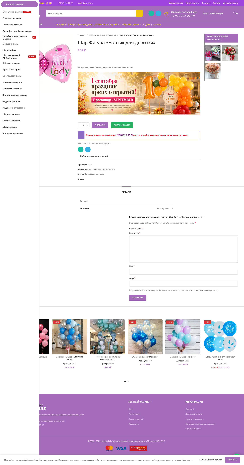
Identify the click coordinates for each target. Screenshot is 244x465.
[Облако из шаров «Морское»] (145, 336)
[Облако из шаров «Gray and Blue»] (69, 336)
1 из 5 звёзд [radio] (147, 228)
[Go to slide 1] (125, 381)
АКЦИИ (59, 24)
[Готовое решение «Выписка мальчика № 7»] (107, 336)
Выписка (157, 24)
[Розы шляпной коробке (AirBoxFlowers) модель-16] (212, 70)
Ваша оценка (136, 228)
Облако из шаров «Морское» (145, 356)
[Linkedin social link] (89, 179)
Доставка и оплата (230, 3)
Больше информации (210, 460)
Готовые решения (96, 35)
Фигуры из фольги (106, 169)
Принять (232, 460)
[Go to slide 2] (127, 381)
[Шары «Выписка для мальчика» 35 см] (220, 336)
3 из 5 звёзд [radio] (151, 228)
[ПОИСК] (139, 13)
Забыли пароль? (136, 419)
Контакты (216, 3)
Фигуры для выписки (94, 174)
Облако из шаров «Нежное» (183, 356)
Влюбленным (101, 24)
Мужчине (114, 24)
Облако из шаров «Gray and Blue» (69, 358)
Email (132, 278)
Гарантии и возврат (194, 419)
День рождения (85, 24)
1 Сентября (70, 24)
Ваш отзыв (134, 233)
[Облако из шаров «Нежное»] (182, 336)
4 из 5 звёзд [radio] (153, 228)
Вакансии (206, 3)
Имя (132, 266)
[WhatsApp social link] (151, 13)
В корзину (100, 125)
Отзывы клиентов (176, 3)
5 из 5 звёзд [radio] (155, 228)
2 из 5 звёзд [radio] (149, 228)
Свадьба (146, 24)
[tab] (126, 190)
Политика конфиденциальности (200, 424)
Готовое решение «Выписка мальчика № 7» (107, 358)
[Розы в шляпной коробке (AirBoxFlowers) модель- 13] (212, 53)
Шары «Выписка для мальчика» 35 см (220, 358)
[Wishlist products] (227, 13)
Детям (136, 24)
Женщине (126, 24)
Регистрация (134, 414)
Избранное (133, 424)
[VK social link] (95, 179)
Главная (81, 35)
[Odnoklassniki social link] (92, 179)
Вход (130, 409)
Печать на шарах (192, 3)
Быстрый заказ (122, 125)
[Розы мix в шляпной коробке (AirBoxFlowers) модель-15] (230, 53)
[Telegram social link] (158, 13)
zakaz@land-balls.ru (85, 3)
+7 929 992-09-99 (183, 15)
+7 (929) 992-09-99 (65, 3)
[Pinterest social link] (85, 179)
